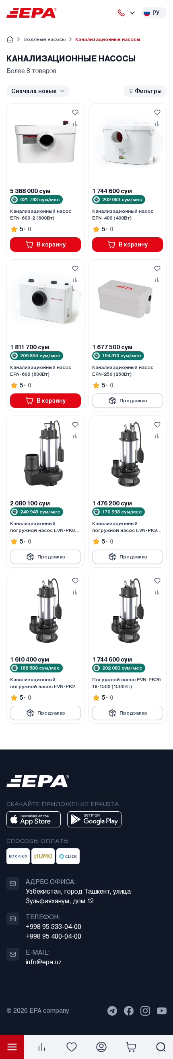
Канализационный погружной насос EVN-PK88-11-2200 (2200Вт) (45, 527)
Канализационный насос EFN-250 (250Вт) (122, 371)
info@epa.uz (44, 962)
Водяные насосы (44, 39)
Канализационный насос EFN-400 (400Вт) (122, 214)
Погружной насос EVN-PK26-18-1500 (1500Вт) (127, 683)
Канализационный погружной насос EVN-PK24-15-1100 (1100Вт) (45, 683)
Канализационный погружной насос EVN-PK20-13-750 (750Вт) (127, 527)
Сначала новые (34, 91)
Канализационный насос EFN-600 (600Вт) (40, 371)
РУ (156, 13)
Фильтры (148, 91)
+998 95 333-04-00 (53, 927)
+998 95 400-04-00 (53, 936)
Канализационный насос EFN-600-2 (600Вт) (40, 214)
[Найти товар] (161, 1047)
